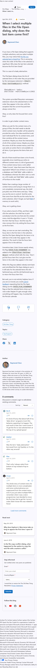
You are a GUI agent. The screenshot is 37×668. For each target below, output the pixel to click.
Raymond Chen (13, 42)
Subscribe (8, 591)
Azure (19, 647)
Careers (18, 653)
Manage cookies (10, 665)
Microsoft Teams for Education (23, 633)
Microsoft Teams (24, 645)
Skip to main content (6, 1)
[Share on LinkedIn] (14, 343)
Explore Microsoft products (16, 625)
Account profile (4, 627)
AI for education (10, 640)
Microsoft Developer (27, 647)
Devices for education (6, 633)
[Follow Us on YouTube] (10, 607)
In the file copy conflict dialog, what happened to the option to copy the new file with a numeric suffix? (17, 546)
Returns (2, 629)
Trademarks (27, 665)
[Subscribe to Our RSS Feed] (20, 607)
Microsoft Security (13, 642)
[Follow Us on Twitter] (5, 607)
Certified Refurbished (21, 629)
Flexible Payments (14, 631)
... (13, 11)
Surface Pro (3, 620)
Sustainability (20, 658)
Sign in (32, 7)
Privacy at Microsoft (16, 656)
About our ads (13, 667)
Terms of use (19, 665)
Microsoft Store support (28, 627)
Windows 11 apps (31, 625)
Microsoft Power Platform (11, 645)
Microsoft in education (28, 631)
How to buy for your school (24, 636)
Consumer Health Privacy (8, 662)
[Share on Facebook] (3, 343)
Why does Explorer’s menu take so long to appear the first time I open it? (18, 528)
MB (31, 199)
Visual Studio (11, 653)
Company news (5, 656)
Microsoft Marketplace (18, 651)
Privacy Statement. (17, 586)
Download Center (15, 627)
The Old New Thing (18, 9)
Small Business (12, 647)
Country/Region (9, 575)
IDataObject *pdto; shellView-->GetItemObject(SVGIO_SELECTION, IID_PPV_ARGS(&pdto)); (19, 90)
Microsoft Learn (5, 649)
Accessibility (12, 658)
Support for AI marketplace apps (20, 649)
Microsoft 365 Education (7, 636)
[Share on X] (9, 343)
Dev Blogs (5, 9)
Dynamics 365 (24, 642)
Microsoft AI (4, 642)
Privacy (2, 665)
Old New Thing (8, 324)
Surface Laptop (12, 620)
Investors (26, 656)
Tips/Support (7, 334)
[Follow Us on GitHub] (15, 607)
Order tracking (9, 629)
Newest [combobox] (25, 405)
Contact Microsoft (27, 662)
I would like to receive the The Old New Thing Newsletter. (18, 584)
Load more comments (18, 511)
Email (6, 566)
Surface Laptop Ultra (23, 620)
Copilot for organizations (20, 622)
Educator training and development (11, 638)
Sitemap (18, 662)
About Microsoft (26, 653)
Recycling (5, 667)
